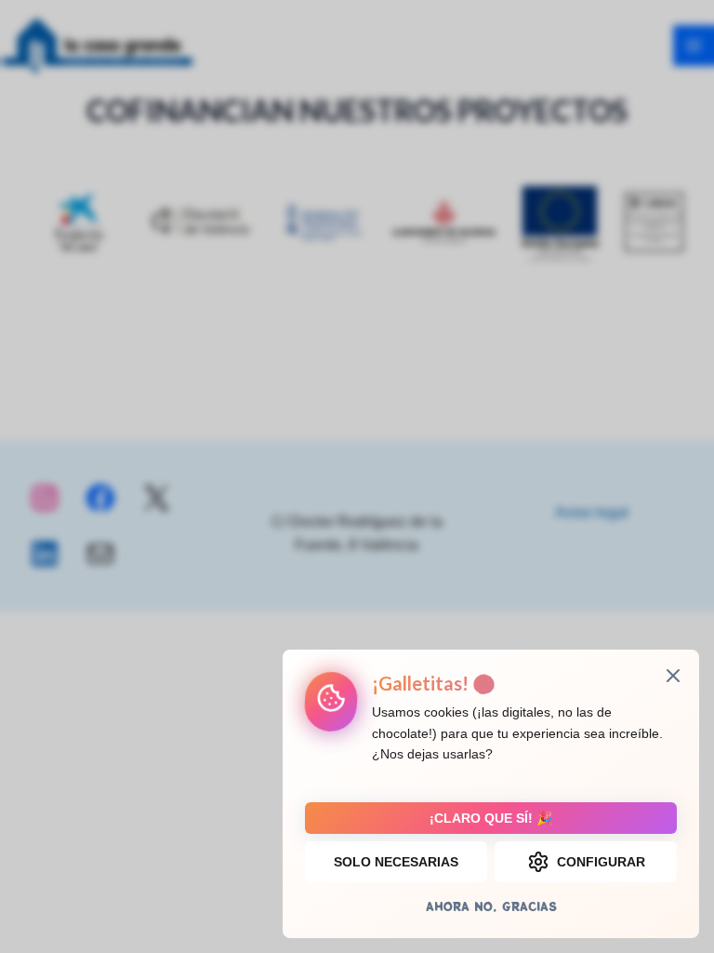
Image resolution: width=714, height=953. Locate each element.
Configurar (601, 861)
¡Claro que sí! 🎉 (491, 818)
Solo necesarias (396, 861)
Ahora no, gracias (491, 906)
